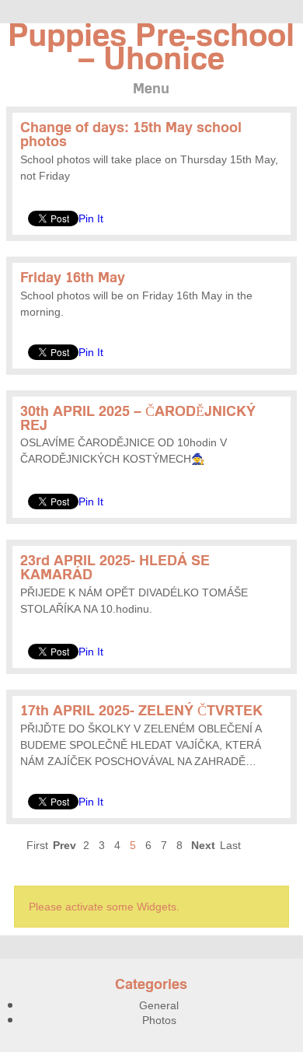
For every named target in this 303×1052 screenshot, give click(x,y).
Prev (64, 845)
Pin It (90, 218)
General (159, 1005)
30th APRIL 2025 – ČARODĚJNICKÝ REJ (138, 418)
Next (203, 845)
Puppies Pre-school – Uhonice (151, 46)
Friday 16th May (72, 277)
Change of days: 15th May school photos (131, 134)
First (37, 845)
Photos (159, 1020)
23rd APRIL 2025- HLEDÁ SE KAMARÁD (115, 567)
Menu (151, 88)
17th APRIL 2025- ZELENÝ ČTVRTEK (141, 710)
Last (230, 845)
